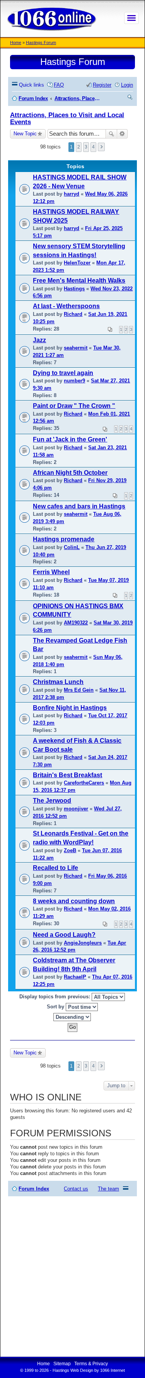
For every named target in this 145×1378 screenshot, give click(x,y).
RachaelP (75, 977)
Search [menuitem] (130, 98)
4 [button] (93, 147)
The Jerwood (52, 800)
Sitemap (62, 1363)
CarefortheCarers (84, 783)
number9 (74, 381)
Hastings (74, 289)
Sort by (56, 1007)
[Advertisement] (72, 1276)
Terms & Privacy (91, 1363)
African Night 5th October (70, 472)
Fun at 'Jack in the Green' (70, 439)
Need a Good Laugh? (64, 934)
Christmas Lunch (58, 682)
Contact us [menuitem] (76, 1189)
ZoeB (70, 850)
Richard (73, 314)
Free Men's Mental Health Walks (79, 280)
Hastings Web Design (73, 1370)
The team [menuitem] (108, 1189)
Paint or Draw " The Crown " (74, 405)
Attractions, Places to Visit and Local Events (67, 118)
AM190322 (76, 623)
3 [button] (86, 147)
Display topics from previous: (55, 996)
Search (111, 133)
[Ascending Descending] (72, 1017)
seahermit (75, 348)
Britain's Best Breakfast (67, 775)
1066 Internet (112, 1370)
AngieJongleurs (83, 943)
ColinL (72, 547)
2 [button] (78, 147)
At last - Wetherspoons (66, 306)
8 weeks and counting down (74, 901)
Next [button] (101, 147)
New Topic (25, 133)
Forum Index (34, 1189)
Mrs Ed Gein (79, 690)
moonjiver (76, 809)
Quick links (31, 85)
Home (15, 42)
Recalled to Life (55, 868)
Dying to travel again (63, 373)
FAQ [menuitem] (59, 85)
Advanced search (122, 133)
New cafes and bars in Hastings (79, 506)
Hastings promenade (63, 539)
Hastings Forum (41, 42)
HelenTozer (77, 263)
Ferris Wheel (51, 572)
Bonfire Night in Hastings (70, 707)
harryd (71, 194)
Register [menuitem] (102, 85)
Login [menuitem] (127, 85)
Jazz (39, 340)
